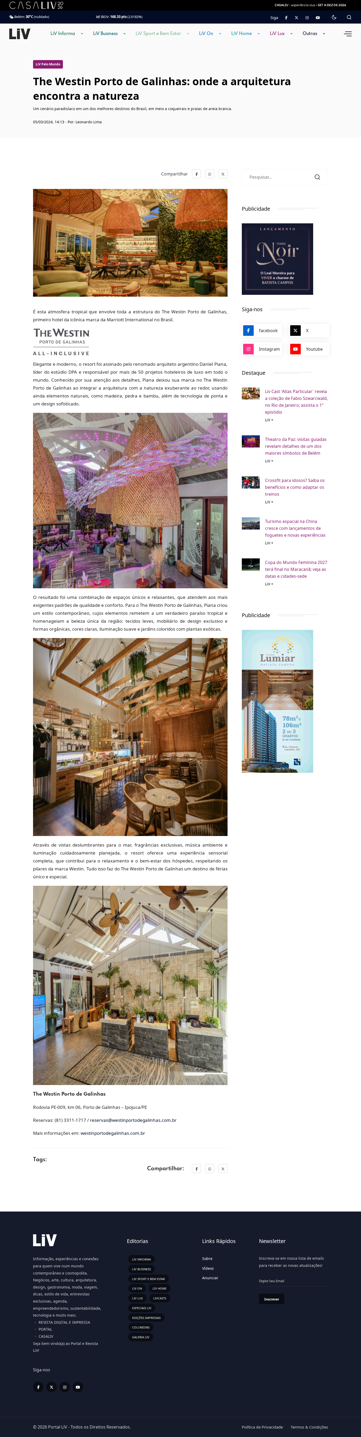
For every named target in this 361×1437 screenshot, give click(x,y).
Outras (310, 33)
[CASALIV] (40, 5)
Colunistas (141, 1327)
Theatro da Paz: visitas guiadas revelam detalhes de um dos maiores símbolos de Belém (296, 446)
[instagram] (307, 18)
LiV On (206, 33)
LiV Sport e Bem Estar (158, 33)
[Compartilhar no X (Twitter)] (223, 173)
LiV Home (241, 33)
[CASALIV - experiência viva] (311, 5)
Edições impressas (146, 1318)
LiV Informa (62, 33)
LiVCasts (159, 1298)
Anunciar (210, 1277)
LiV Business (105, 33)
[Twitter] (296, 18)
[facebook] (38, 1387)
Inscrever (271, 1299)
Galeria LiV (140, 1337)
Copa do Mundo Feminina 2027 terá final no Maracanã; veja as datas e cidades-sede (296, 569)
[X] (51, 1387)
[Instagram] (64, 1387)
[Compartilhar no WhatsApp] (209, 173)
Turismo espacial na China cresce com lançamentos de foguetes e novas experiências (295, 528)
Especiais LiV (141, 1308)
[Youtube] (318, 18)
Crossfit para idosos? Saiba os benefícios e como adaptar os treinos (295, 487)
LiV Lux (277, 33)
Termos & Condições (309, 1427)
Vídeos (208, 1268)
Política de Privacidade (262, 1427)
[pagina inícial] (19, 33)
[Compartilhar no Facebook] (196, 173)
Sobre (207, 1258)
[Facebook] (286, 18)
